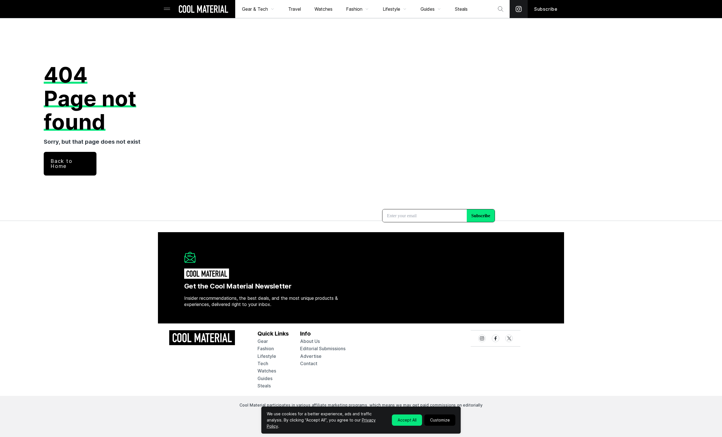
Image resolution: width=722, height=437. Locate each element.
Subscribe (546, 9)
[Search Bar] (501, 9)
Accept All (407, 420)
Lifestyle (391, 9)
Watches (323, 9)
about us (310, 341)
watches (266, 371)
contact (308, 363)
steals (461, 9)
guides (264, 378)
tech (262, 363)
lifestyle (266, 356)
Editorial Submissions (322, 348)
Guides (428, 9)
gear (262, 341)
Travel (294, 9)
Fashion (354, 9)
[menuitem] (258, 9)
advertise (311, 356)
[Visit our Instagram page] (518, 9)
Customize (440, 420)
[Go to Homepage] (203, 9)
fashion (265, 348)
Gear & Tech (255, 9)
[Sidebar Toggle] (166, 9)
